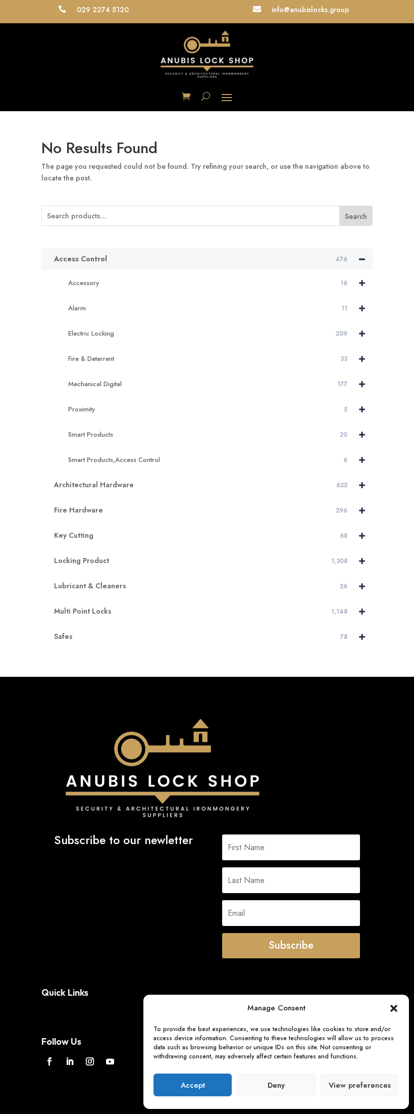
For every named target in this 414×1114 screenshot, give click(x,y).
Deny (276, 1085)
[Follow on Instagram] (90, 1061)
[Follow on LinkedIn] (70, 1061)
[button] (394, 1008)
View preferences (360, 1085)
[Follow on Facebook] (49, 1061)
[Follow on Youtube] (110, 1061)
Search (356, 216)
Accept (193, 1085)
